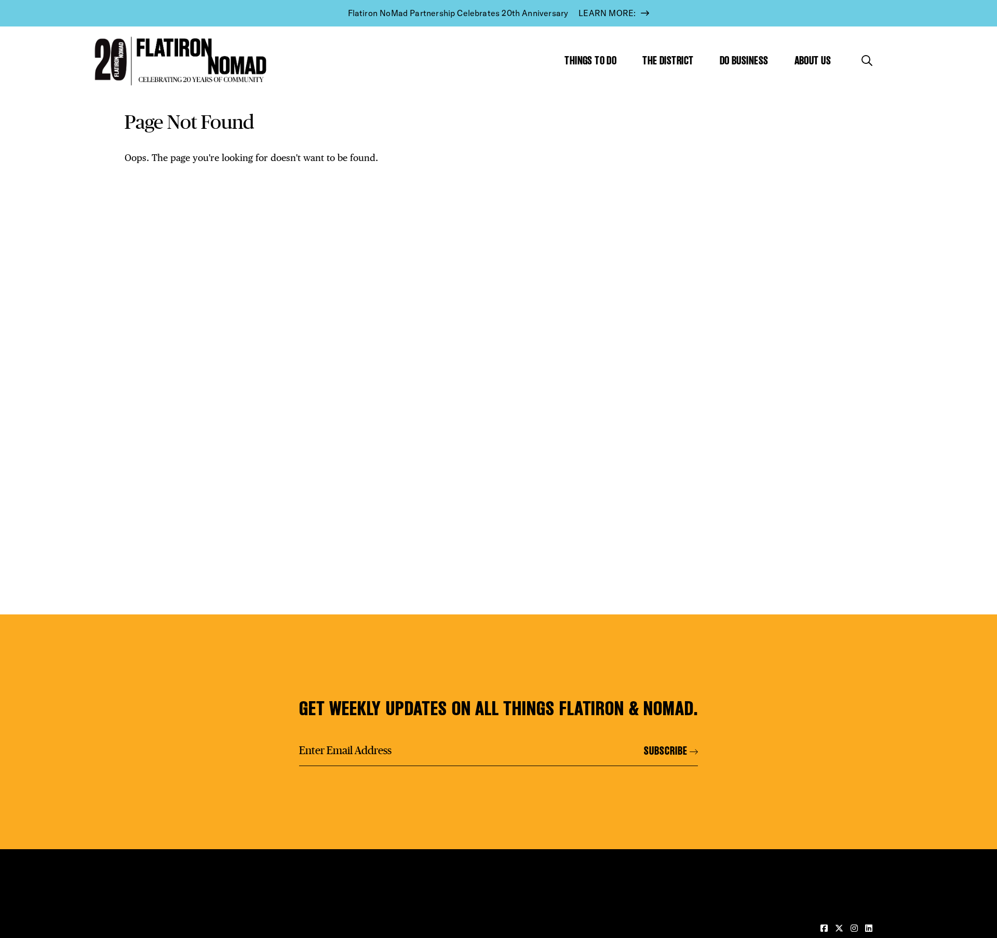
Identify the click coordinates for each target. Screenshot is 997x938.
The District (667, 60)
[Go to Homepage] (178, 61)
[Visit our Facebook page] (825, 928)
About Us (812, 60)
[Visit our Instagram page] (855, 928)
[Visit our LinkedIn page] (868, 928)
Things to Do (590, 60)
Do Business (744, 60)
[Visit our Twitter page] (840, 928)
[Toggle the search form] (866, 60)
